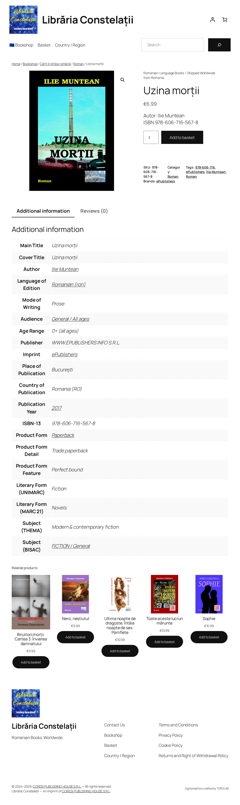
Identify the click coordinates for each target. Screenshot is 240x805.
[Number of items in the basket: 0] (224, 20)
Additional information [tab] (43, 211)
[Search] (219, 44)
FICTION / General (71, 546)
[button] (122, 80)
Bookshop (30, 64)
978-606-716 (205, 167)
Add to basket (182, 137)
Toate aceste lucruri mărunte (164, 620)
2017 (56, 407)
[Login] (212, 20)
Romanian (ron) (69, 284)
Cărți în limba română (55, 64)
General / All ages (70, 319)
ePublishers (195, 171)
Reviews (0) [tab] (94, 211)
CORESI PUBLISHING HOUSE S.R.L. (57, 786)
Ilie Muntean (216, 171)
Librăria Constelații (87, 19)
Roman (78, 64)
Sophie (209, 618)
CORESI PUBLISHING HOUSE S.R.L (86, 791)
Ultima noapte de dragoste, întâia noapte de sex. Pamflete (119, 625)
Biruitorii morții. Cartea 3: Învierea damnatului (31, 639)
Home (16, 64)
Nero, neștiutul (75, 618)
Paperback (63, 435)
